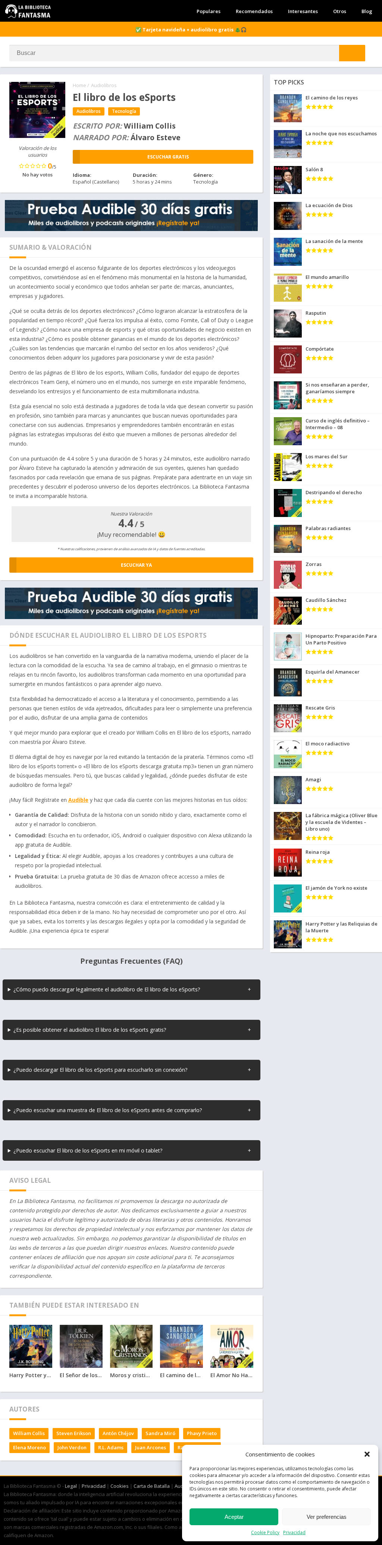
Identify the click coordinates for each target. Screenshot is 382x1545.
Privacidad (294, 1532)
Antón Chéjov (118, 1433)
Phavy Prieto (202, 1433)
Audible (78, 799)
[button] (367, 1454)
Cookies (119, 1486)
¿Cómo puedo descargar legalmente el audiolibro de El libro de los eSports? (106, 989)
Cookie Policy (265, 1532)
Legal (71, 1486)
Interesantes (303, 11)
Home (79, 85)
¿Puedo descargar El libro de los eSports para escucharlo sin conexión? (100, 1069)
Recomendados (254, 11)
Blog (366, 11)
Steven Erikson (73, 1433)
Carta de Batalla (152, 1486)
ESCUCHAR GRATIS (168, 157)
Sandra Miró (160, 1433)
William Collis (29, 1433)
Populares (208, 11)
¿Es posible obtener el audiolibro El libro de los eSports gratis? (89, 1029)
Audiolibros (104, 85)
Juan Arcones (150, 1447)
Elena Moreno (29, 1447)
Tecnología (124, 111)
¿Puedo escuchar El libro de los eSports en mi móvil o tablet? (88, 1150)
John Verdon (72, 1447)
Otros (339, 11)
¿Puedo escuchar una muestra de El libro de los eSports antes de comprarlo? (107, 1110)
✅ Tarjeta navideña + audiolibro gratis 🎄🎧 (191, 29)
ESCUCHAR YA (136, 565)
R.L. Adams (110, 1447)
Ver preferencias (327, 1517)
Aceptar (234, 1517)
